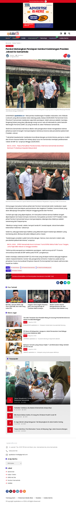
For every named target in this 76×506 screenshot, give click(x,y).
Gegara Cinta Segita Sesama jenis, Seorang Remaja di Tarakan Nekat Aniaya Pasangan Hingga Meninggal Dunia (37, 306)
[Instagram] (20, 491)
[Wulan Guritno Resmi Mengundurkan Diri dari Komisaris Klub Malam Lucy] (60, 296)
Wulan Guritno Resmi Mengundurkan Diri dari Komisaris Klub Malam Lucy (59, 306)
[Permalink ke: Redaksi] (8, 56)
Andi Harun (16, 267)
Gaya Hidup (54, 300)
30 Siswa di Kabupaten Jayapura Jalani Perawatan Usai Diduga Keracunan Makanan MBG (44, 332)
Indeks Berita (48, 498)
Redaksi (12, 55)
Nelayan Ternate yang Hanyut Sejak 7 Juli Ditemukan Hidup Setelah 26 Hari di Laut (46, 346)
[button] (61, 33)
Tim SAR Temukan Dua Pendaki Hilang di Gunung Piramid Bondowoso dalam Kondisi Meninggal (46, 318)
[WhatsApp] (68, 282)
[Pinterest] (14, 491)
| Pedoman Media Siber (25, 498)
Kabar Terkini (9, 46)
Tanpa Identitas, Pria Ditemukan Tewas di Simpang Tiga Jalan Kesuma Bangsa (40, 429)
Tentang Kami (10, 498)
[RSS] (24, 491)
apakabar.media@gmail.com (18, 455)
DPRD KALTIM (12, 477)
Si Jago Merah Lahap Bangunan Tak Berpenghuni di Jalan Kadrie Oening (38, 422)
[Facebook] (57, 282)
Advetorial (11, 472)
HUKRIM (31, 300)
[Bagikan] (68, 56)
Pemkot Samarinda (29, 267)
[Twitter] (61, 282)
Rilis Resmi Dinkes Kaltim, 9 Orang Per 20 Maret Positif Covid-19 (35, 415)
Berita (8, 300)
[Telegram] (65, 282)
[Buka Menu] (65, 33)
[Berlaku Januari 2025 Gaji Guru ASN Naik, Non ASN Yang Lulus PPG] (16, 296)
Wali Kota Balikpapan (44, 267)
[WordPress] (17, 491)
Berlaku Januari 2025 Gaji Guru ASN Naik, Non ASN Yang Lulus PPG (15, 306)
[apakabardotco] (13, 33)
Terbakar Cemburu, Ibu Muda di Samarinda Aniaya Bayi (33, 408)
